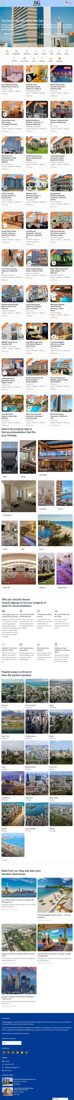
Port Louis (53, 767)
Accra (3, 767)
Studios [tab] (36, 54)
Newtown (4, 705)
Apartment (29, 239)
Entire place (37, 91)
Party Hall (6, 587)
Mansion (42, 588)
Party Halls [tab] (14, 61)
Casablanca (5, 798)
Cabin (52, 312)
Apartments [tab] (27, 54)
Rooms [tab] (67, 54)
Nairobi (52, 829)
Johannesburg (30, 736)
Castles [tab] (51, 61)
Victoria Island (30, 705)
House (3, 200)
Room (11, 89)
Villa (27, 200)
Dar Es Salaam (30, 829)
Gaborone (28, 798)
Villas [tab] (51, 54)
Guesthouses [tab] (16, 54)
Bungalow (42, 509)
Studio (23, 477)
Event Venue (62, 588)
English (57, 1099)
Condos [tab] (59, 54)
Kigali (51, 736)
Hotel (51, 91)
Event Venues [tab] (24, 61)
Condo (60, 509)
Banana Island (30, 767)
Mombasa (20, 1092)
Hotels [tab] (7, 54)
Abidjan (4, 829)
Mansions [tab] (42, 61)
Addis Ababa (54, 798)
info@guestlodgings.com (12, 1067)
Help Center (8, 1070)
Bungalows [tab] (59, 61)
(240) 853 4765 (9, 1064)
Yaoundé (23, 1081)
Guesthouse (5, 89)
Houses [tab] (44, 54)
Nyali (15, 1092)
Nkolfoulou (17, 1081)
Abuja (51, 705)
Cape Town (5, 736)
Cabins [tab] (34, 61)
